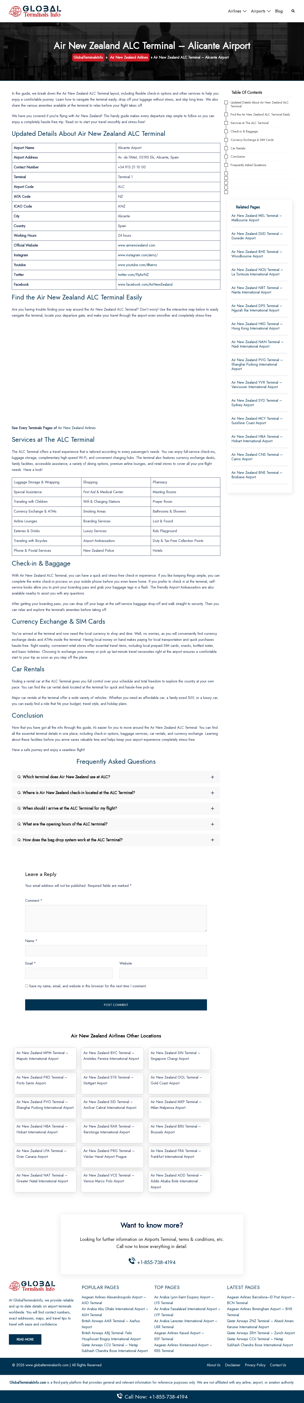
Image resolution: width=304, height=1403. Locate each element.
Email (30, 963)
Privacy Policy (255, 1365)
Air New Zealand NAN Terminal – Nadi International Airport (257, 344)
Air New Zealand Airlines (129, 57)
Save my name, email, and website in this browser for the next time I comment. (88, 986)
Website (126, 963)
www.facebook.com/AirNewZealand (145, 284)
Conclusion (238, 157)
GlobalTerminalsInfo (88, 57)
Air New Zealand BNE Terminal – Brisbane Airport (256, 475)
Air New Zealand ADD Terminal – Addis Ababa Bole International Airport (176, 1181)
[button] (293, 11)
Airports (258, 11)
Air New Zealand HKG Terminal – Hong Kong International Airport (257, 326)
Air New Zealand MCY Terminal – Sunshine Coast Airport (257, 421)
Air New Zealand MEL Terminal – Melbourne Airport (256, 218)
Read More (25, 1339)
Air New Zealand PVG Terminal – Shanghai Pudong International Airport (257, 364)
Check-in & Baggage (244, 131)
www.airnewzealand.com (136, 245)
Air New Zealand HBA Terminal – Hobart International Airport (257, 439)
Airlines (234, 11)
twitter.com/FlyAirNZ (133, 274)
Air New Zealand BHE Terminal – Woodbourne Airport (256, 254)
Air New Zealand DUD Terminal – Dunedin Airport (257, 236)
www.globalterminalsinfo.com (47, 1365)
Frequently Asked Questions (248, 165)
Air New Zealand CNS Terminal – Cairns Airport (257, 457)
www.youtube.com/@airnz (137, 264)
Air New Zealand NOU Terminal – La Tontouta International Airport (257, 272)
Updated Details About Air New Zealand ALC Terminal (260, 104)
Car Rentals (238, 148)
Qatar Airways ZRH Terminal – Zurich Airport (261, 1333)
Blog (279, 11)
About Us (214, 1365)
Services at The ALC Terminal (250, 123)
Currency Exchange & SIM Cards (252, 140)
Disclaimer (232, 1365)
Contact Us (278, 1365)
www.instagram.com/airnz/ (138, 255)
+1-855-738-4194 (155, 1262)
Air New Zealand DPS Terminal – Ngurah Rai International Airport (256, 308)
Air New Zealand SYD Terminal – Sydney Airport (256, 402)
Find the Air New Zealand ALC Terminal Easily (260, 114)
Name (31, 940)
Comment (33, 900)
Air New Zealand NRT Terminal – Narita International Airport (256, 290)
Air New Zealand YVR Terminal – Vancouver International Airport (256, 384)
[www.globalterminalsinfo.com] (35, 10)
